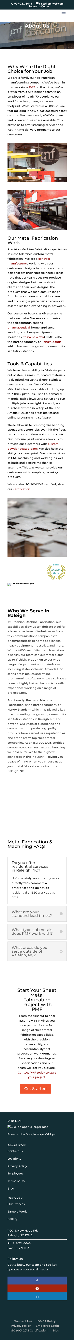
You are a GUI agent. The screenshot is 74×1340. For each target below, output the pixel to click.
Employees (15, 1173)
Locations (14, 1158)
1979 (32, 87)
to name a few (33, 337)
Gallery (12, 1219)
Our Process (16, 1204)
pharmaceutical (18, 327)
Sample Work (17, 1211)
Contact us (15, 1151)
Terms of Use (16, 1181)
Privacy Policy (17, 1166)
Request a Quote (39, 6)
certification (21, 489)
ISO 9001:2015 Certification (29, 1330)
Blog (10, 1188)
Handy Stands (51, 342)
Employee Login (47, 1326)
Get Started (35, 1088)
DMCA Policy (46, 1321)
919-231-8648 (23, 3)
